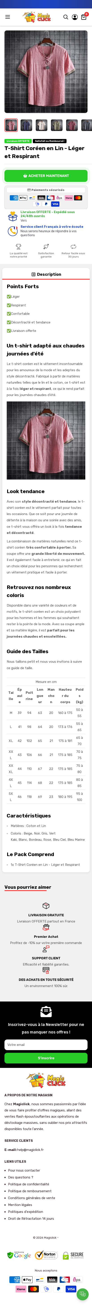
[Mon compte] (75, 17)
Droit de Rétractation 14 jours (31, 1219)
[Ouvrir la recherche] (65, 17)
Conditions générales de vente (31, 1198)
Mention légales (20, 1205)
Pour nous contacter (24, 1170)
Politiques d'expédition (25, 1212)
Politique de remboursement (30, 1191)
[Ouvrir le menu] (8, 17)
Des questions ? (20, 1177)
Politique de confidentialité (28, 1184)
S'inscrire (46, 1058)
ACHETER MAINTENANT (48, 176)
